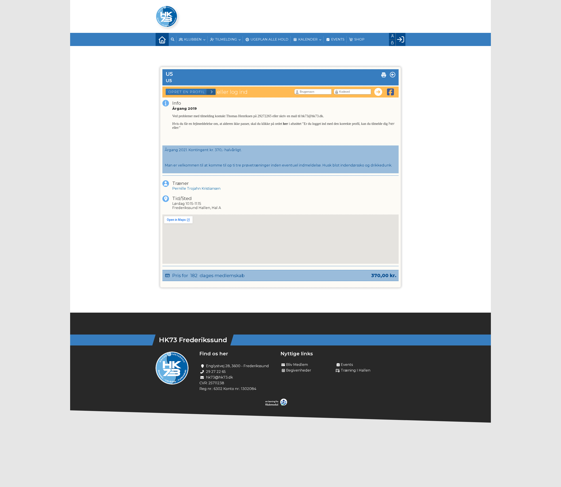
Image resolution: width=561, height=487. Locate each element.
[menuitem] (162, 39)
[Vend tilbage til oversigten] (392, 74)
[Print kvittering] (383, 74)
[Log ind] (400, 39)
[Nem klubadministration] (277, 405)
